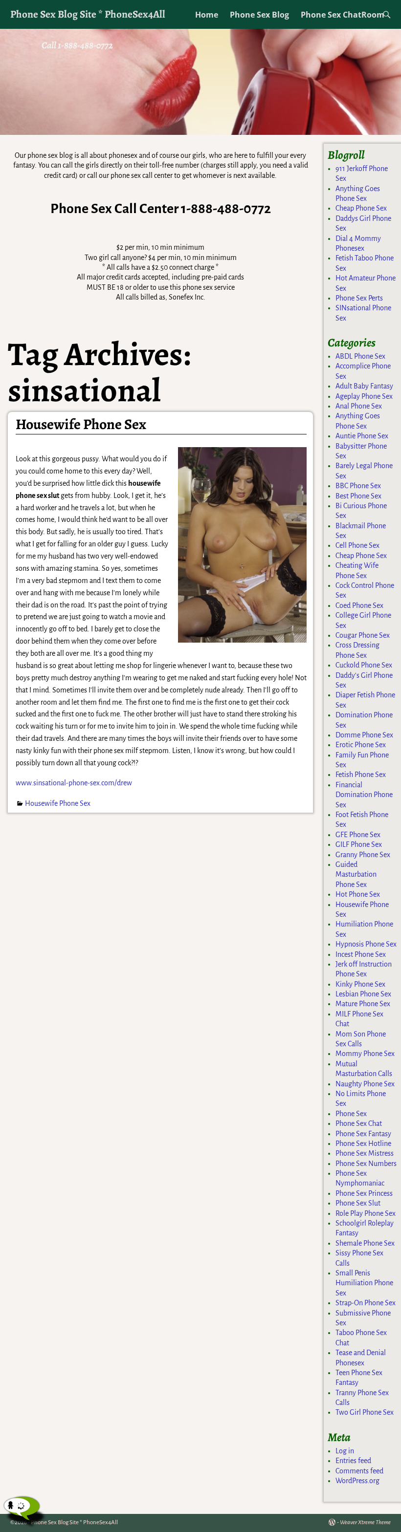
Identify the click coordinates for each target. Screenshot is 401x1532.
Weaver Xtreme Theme (365, 1522)
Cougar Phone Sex (362, 635)
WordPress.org (357, 1481)
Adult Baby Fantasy (364, 386)
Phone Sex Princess (364, 1193)
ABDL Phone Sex (360, 356)
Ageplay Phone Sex (364, 396)
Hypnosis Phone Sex (366, 944)
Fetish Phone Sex (360, 774)
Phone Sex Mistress (364, 1153)
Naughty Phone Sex (365, 1084)
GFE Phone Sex (357, 835)
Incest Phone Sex (360, 954)
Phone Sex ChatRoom (342, 14)
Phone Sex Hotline (363, 1143)
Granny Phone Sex (362, 855)
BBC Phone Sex (358, 486)
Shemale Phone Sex (365, 1243)
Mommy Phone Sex (365, 1053)
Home (206, 14)
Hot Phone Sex (357, 894)
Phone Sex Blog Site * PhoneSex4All (87, 14)
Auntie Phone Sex (361, 436)
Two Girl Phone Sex (364, 1412)
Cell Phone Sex (357, 545)
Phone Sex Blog (259, 14)
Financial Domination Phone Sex (364, 795)
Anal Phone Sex (358, 406)
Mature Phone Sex (362, 1004)
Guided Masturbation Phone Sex (356, 874)
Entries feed (353, 1461)
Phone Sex (351, 1114)
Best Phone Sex (358, 496)
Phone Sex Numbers (366, 1163)
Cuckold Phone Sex (363, 665)
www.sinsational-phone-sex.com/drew (74, 783)
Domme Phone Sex (364, 735)
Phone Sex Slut (357, 1203)
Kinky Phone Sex (360, 984)
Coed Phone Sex (359, 605)
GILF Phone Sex (358, 844)
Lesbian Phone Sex (363, 994)
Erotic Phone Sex (360, 745)
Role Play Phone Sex (365, 1213)
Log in (344, 1451)
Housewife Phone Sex (81, 424)
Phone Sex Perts (359, 298)
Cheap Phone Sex (361, 208)
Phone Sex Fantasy (363, 1134)
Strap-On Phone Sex (365, 1303)
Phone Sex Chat (358, 1123)
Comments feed (359, 1471)
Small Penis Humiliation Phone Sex (364, 1283)
